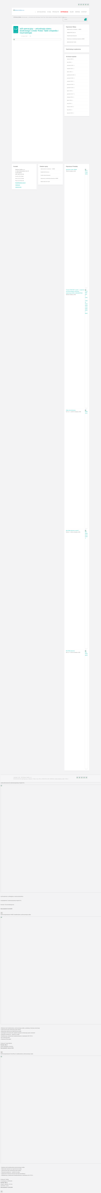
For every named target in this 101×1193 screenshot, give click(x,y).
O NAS (49, 12)
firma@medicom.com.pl (20, 182)
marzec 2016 (70, 106)
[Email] (79, 5)
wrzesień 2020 (70, 78)
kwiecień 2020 (70, 84)
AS (30, 36)
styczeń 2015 (70, 113)
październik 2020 (70, 75)
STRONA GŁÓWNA (17, 17)
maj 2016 (69, 103)
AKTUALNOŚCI (41, 12)
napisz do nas (18, 187)
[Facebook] (81, 5)
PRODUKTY (55, 12)
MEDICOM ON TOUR (71, 42)
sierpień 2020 (70, 81)
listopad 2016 (70, 97)
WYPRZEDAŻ (64, 12)
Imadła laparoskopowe (72, 35)
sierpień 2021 (70, 68)
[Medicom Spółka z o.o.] (18, 10)
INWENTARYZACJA (71, 32)
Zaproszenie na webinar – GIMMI (74, 29)
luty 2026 (69, 62)
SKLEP (71, 12)
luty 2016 (69, 109)
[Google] (86, 5)
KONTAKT (84, 12)
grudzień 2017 (70, 94)
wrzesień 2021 (70, 65)
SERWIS (77, 12)
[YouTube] (88, 5)
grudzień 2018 (70, 87)
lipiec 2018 (69, 90)
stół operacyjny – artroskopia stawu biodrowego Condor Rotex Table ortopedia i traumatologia (39, 30)
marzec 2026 (70, 59)
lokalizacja (17, 185)
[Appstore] (84, 5)
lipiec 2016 (69, 100)
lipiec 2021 (69, 71)
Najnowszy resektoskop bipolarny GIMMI (75, 38)
